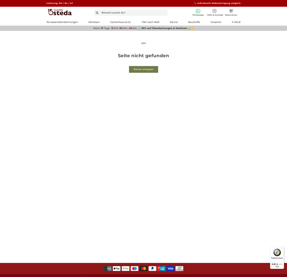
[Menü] (282, 249)
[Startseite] (60, 14)
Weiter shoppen (143, 69)
